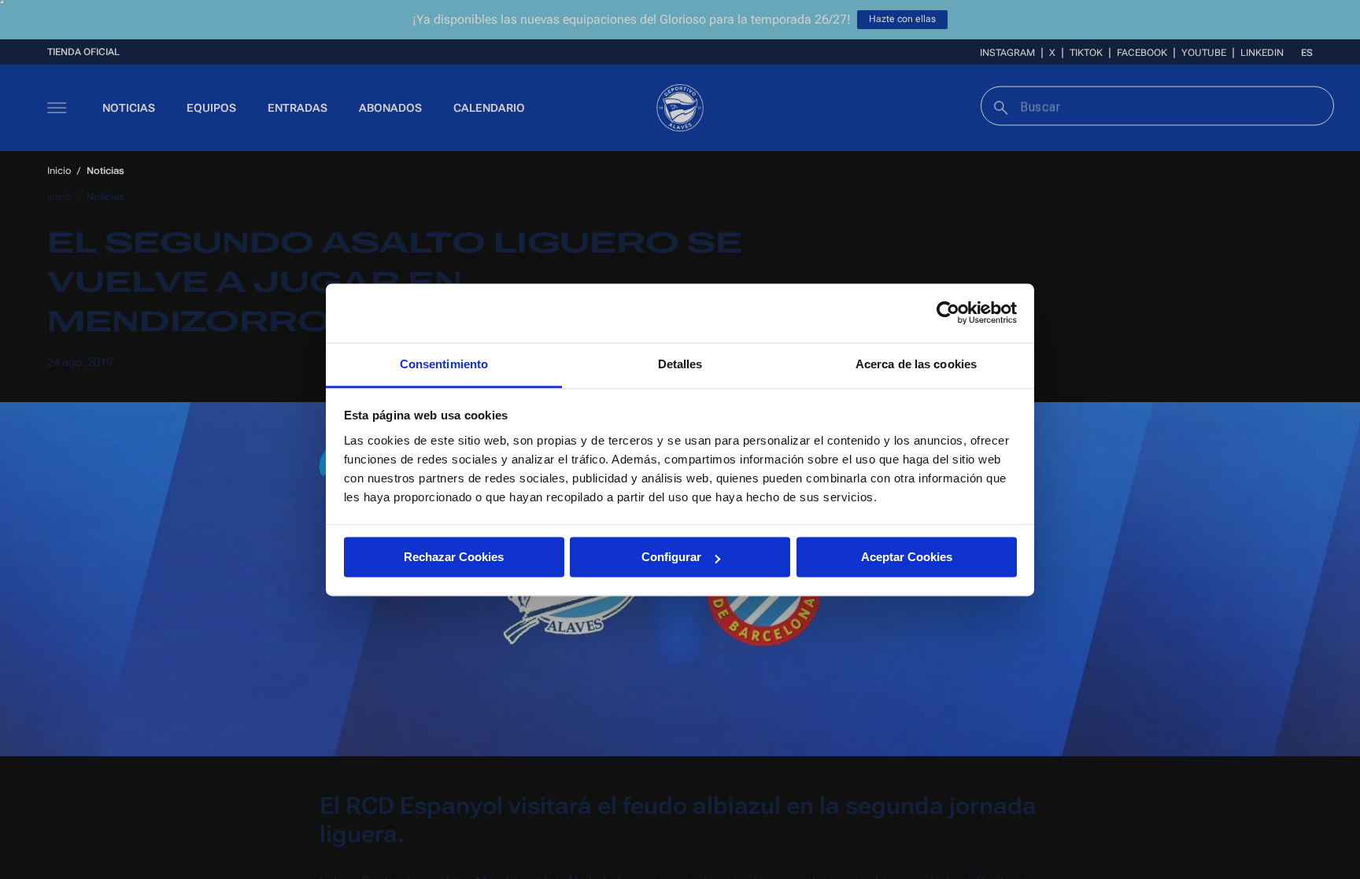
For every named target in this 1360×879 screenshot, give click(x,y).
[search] (999, 106)
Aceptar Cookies (906, 556)
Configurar (671, 556)
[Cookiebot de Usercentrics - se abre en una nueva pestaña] (948, 312)
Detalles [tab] (680, 364)
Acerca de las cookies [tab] (916, 364)
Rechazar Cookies (454, 556)
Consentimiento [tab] (444, 364)
